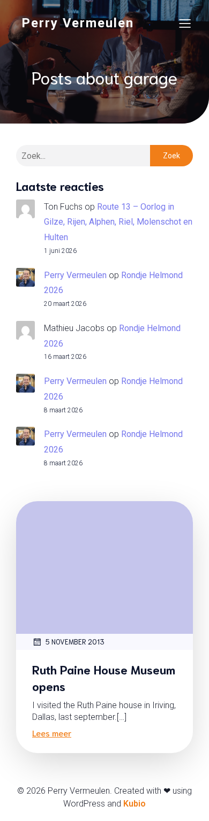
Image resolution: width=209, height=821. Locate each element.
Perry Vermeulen (75, 275)
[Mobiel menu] (185, 23)
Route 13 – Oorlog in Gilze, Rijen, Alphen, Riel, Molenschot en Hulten (118, 222)
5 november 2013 (75, 641)
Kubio (134, 804)
